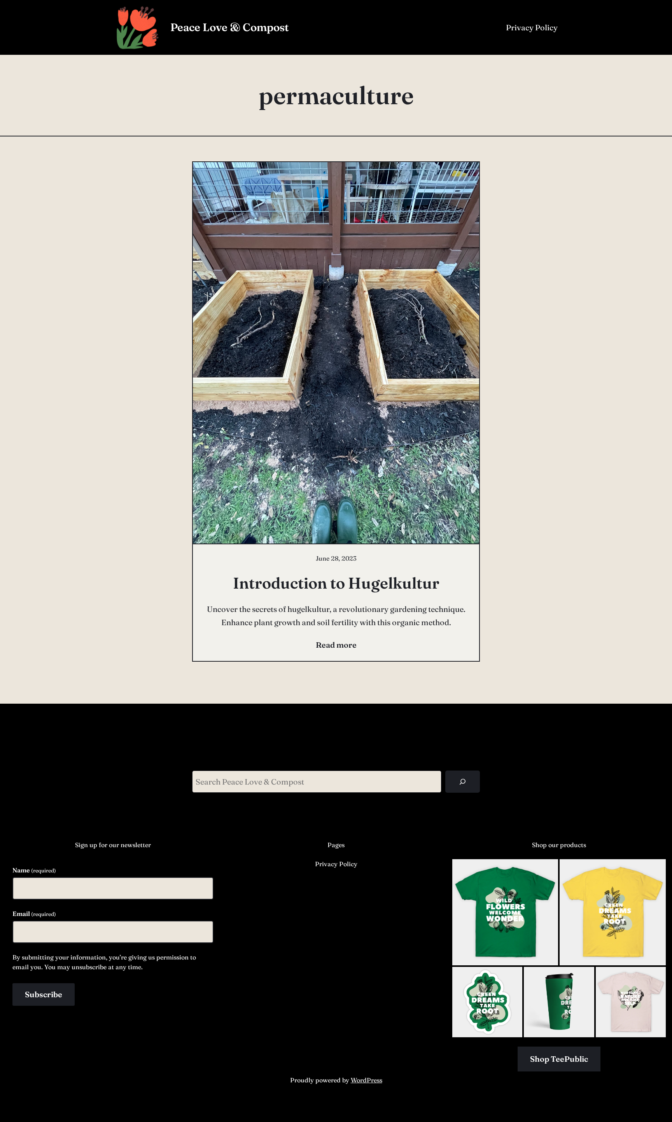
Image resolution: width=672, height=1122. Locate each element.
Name (34, 870)
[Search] (462, 782)
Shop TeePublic (559, 1059)
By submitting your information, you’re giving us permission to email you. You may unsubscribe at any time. (104, 962)
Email (34, 914)
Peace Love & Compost (229, 27)
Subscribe (43, 994)
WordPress (366, 1080)
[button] (505, 912)
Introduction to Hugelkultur (336, 582)
